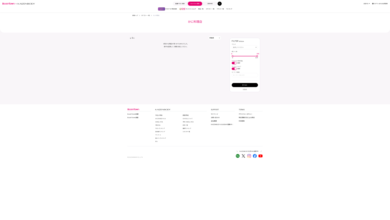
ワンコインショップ (191, 9)
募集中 (221, 124)
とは (160, 118)
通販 (132, 117)
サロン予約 (158, 115)
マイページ (214, 114)
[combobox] (245, 47)
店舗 (132, 114)
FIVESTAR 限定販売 (171, 9)
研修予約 (210, 3)
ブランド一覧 (220, 9)
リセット (245, 89)
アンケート (158, 135)
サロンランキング (160, 128)
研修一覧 (185, 125)
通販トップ (135, 15)
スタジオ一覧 (186, 131)
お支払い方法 (159, 122)
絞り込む (244, 85)
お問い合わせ (215, 117)
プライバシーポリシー (245, 114)
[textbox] (239, 47)
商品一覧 (200, 9)
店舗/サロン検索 (180, 3)
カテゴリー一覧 (210, 9)
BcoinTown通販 (195, 3)
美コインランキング (160, 138)
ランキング (229, 9)
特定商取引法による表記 (247, 117)
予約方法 (157, 125)
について (188, 118)
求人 (156, 141)
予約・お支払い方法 (188, 122)
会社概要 (214, 121)
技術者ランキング (160, 131)
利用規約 (242, 121)
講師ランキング (187, 128)
